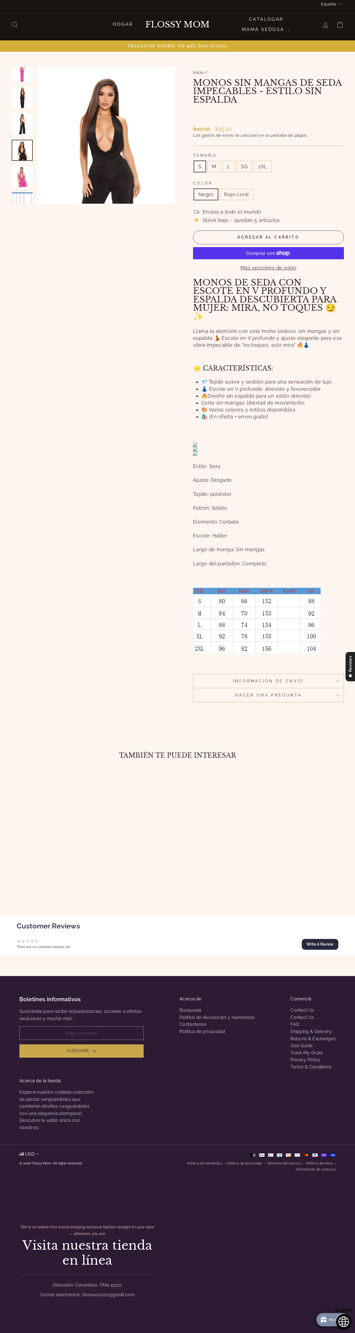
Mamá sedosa (264, 29)
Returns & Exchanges (313, 1038)
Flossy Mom (177, 24)
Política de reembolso (204, 1163)
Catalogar (266, 19)
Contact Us (302, 1010)
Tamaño (205, 155)
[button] (320, 944)
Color (203, 183)
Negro (206, 194)
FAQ (294, 1024)
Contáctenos (192, 1024)
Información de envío (268, 681)
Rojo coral (236, 194)
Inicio (198, 72)
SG (244, 166)
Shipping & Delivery (311, 1031)
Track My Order (306, 1052)
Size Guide (301, 1045)
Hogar (123, 24)
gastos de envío (218, 135)
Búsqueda (190, 1010)
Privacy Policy (305, 1059)
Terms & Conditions (310, 1067)
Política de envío (319, 1163)
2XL (262, 166)
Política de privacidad (202, 1031)
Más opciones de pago (268, 268)
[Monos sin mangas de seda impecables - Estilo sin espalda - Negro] (46, 883)
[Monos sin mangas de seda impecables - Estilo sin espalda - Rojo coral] (54, 883)
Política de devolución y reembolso (217, 1017)
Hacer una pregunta (268, 695)
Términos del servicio (284, 1163)
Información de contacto (316, 1169)
